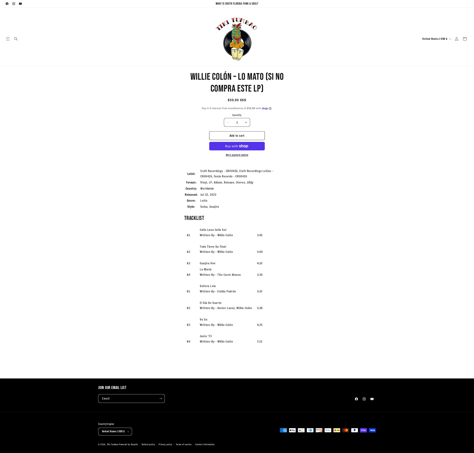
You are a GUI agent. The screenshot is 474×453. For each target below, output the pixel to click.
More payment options (237, 154)
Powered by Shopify (128, 444)
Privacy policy (165, 444)
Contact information (205, 444)
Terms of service (184, 444)
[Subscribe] (160, 398)
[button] (8, 39)
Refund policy (148, 444)
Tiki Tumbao (112, 444)
